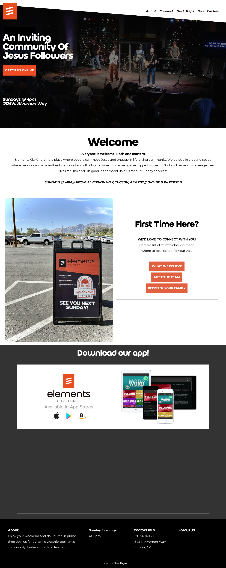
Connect (166, 11)
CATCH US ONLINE (19, 70)
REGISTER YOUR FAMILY (167, 288)
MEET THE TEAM (167, 277)
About (151, 11)
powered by (113, 563)
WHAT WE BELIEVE (167, 266)
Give (200, 11)
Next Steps (186, 11)
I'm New (213, 11)
